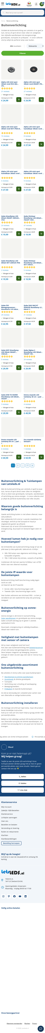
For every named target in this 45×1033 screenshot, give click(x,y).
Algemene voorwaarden (14, 1023)
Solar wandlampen (8, 618)
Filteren (23, 53)
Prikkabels (8, 689)
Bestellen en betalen (9, 825)
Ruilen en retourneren (10, 832)
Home (3, 21)
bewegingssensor (36, 647)
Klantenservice (7, 814)
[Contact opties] (41, 1029)
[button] (2, 4)
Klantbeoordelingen (9, 839)
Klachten (4, 835)
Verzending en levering (10, 828)
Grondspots (9, 679)
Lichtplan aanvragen (9, 817)
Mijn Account (6, 807)
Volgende (32, 465)
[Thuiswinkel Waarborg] (29, 4)
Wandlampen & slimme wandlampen (18, 677)
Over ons (4, 821)
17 (27, 465)
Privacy (34, 1023)
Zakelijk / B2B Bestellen (10, 810)
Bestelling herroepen (11, 843)
